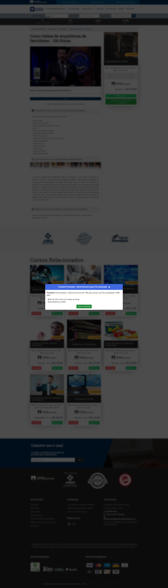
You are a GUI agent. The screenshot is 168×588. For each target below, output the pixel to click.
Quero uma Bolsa (84, 306)
